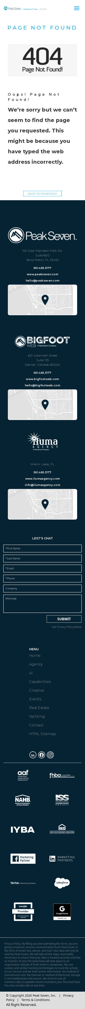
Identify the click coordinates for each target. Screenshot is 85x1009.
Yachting (37, 716)
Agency (35, 664)
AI (31, 673)
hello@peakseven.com (43, 280)
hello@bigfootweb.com (42, 385)
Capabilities (40, 682)
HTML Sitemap (42, 734)
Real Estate (39, 708)
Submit (64, 619)
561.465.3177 (42, 268)
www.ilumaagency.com (42, 478)
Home (35, 656)
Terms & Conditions (35, 1000)
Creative (36, 690)
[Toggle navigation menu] (77, 8)
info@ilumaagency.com (42, 485)
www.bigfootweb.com (42, 379)
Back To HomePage (42, 193)
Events (35, 699)
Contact (36, 725)
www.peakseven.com (42, 274)
